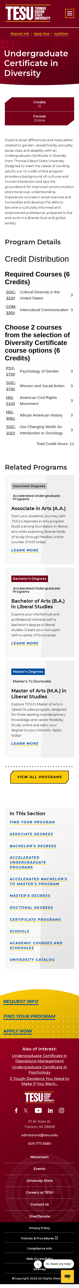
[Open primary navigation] (69, 13)
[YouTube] (38, 1111)
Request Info (20, 33)
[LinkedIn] (50, 1111)
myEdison (61, 33)
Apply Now (42, 33)
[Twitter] (26, 1111)
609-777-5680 (39, 1144)
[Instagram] (61, 1111)
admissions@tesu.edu (39, 1135)
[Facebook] (16, 1111)
